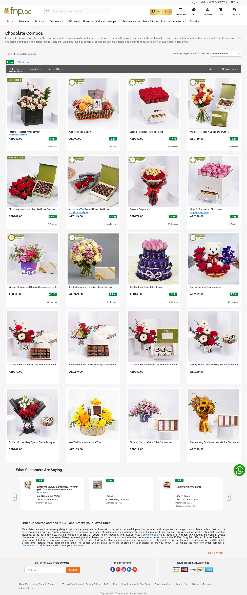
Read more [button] (42, 492)
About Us (23, 584)
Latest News (38, 584)
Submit (73, 570)
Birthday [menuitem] (39, 21)
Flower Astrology (163, 584)
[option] (52, 493)
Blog (115, 584)
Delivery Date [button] (229, 69)
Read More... (216, 553)
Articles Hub (182, 584)
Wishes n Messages (202, 584)
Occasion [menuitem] (178, 21)
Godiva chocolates (151, 534)
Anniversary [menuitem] (56, 21)
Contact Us (53, 584)
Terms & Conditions (72, 584)
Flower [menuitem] (86, 21)
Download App (128, 584)
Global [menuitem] (193, 21)
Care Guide (145, 584)
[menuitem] (11, 21)
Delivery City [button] (54, 69)
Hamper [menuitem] (112, 21)
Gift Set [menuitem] (73, 21)
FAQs (106, 584)
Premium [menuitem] (24, 21)
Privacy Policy (93, 584)
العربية (195, 2)
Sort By (191, 53)
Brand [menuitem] (164, 21)
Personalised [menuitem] (130, 21)
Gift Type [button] (15, 70)
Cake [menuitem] (99, 21)
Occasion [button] (33, 69)
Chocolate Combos (15, 72)
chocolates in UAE (32, 545)
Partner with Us (25, 588)
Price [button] (210, 69)
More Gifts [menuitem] (149, 21)
